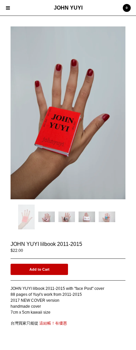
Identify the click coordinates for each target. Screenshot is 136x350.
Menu (8, 8)
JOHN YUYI (68, 8)
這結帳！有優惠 (53, 323)
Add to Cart (39, 269)
